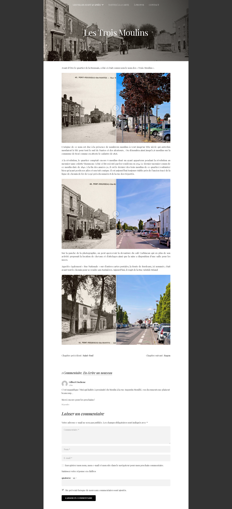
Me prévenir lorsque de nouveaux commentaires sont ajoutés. (96, 490)
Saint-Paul (88, 355)
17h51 (71, 385)
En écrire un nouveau (97, 373)
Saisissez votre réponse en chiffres (79, 471)
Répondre (65, 404)
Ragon (167, 355)
